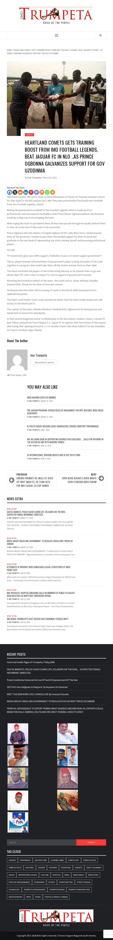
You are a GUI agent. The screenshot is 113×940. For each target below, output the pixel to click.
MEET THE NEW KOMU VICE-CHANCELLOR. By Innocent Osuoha (38, 694)
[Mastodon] (36, 192)
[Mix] (41, 192)
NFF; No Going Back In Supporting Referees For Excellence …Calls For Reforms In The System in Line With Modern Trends (65, 441)
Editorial (30, 867)
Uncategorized (15, 897)
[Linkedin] (25, 192)
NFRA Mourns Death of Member (41, 397)
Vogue (38, 897)
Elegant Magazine (74, 935)
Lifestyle (57, 875)
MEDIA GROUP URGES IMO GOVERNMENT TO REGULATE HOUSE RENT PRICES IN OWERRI (40, 542)
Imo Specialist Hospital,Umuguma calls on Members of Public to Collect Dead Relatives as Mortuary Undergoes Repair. (41, 594)
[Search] (100, 35)
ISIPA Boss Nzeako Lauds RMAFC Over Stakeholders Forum (79, 478)
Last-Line (45, 875)
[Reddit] (20, 192)
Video (28, 897)
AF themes (91, 935)
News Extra (12, 509)
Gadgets (78, 867)
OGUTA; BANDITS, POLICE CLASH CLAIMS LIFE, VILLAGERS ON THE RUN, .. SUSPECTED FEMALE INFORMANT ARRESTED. (37, 513)
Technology (14, 889)
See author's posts (44, 362)
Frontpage (66, 867)
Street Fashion (83, 882)
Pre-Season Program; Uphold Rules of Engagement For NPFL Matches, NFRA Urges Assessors (65, 412)
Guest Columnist (94, 867)
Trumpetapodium (56, 889)
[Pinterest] (31, 192)
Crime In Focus (89, 860)
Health (11, 875)
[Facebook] (9, 192)
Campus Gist (73, 860)
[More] (52, 192)
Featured (53, 867)
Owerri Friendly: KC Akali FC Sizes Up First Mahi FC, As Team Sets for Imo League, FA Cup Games (34, 480)
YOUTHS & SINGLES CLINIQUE (56, 897)
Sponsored (39, 882)
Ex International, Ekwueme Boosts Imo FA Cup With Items (53, 455)
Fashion (41, 867)
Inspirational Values (27, 875)
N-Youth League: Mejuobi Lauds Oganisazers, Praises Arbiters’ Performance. (63, 426)
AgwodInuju (25, 860)
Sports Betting (66, 882)
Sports (29, 134)
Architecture (41, 860)
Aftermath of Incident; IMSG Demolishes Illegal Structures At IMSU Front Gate (38, 568)
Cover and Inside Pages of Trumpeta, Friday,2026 (31, 662)
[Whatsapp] (47, 192)
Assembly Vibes (57, 860)
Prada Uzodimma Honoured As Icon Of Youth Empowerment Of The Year (42, 680)
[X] (15, 192)
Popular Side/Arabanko (19, 882)
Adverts (12, 860)
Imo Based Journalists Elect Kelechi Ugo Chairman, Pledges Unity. (38, 619)
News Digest (78, 875)
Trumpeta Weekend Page (79, 889)
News (67, 875)
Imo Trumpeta (35, 177)
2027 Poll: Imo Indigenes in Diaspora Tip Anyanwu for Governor (37, 687)
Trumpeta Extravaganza (34, 889)
